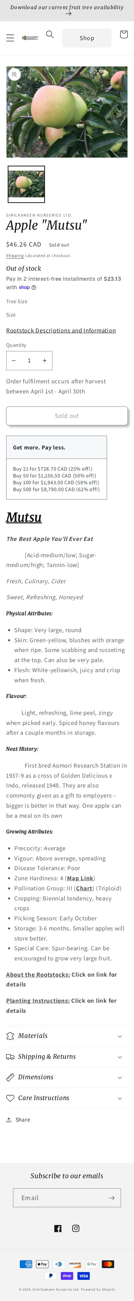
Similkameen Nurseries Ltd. (56, 1289)
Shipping (15, 255)
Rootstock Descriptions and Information (61, 330)
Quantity (16, 344)
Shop (87, 38)
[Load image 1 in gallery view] (26, 184)
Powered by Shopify (98, 1289)
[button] (10, 38)
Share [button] (23, 1119)
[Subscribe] (112, 1197)
